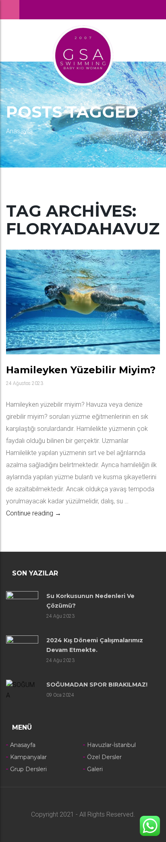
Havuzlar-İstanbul (111, 745)
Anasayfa (19, 131)
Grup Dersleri (28, 769)
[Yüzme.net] (83, 55)
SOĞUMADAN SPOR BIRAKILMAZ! (96, 684)
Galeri (95, 769)
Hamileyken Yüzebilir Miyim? (81, 370)
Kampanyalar (28, 757)
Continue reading (33, 513)
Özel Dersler (104, 757)
